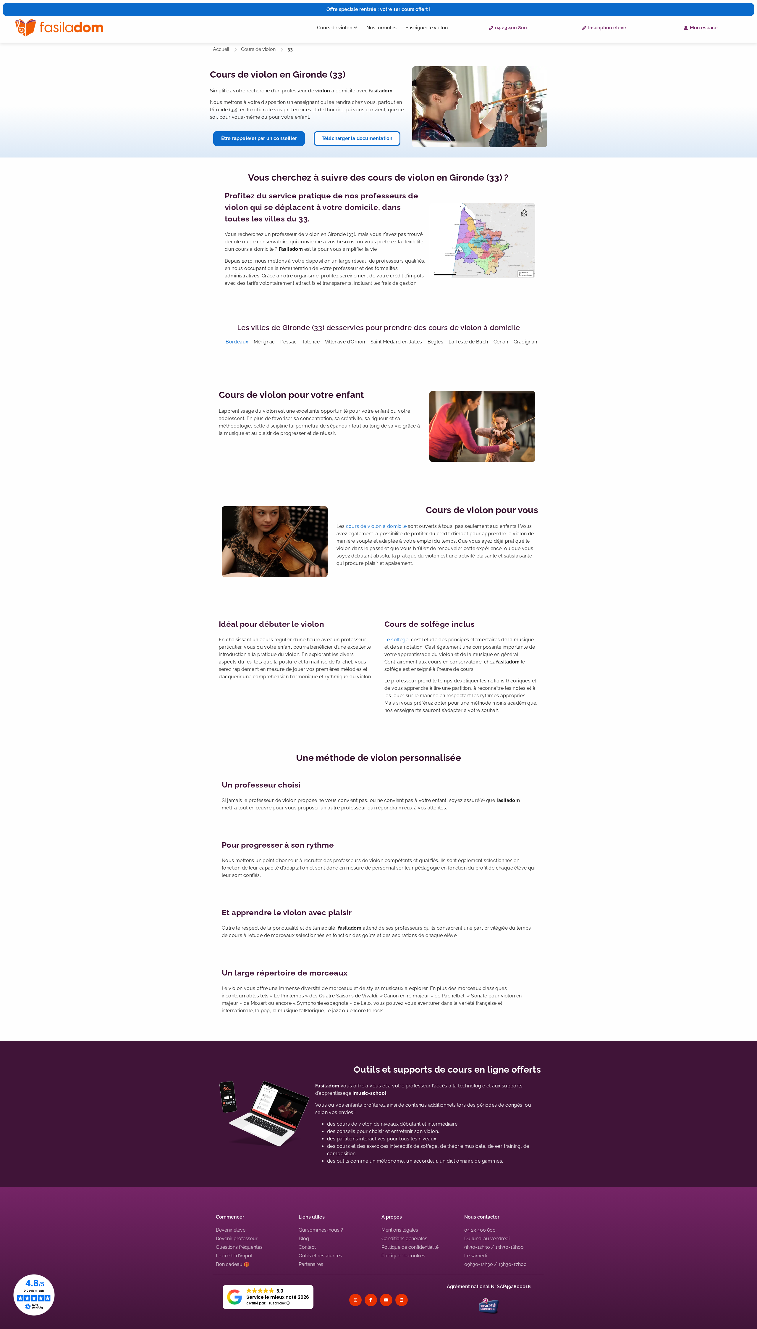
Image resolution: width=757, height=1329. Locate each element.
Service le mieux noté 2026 (277, 1297)
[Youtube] (386, 1300)
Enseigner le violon (426, 27)
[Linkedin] (401, 1300)
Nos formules (381, 27)
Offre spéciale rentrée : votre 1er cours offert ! (378, 9)
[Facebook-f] (371, 1300)
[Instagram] (355, 1300)
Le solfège (396, 639)
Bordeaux (237, 342)
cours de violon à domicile (376, 526)
